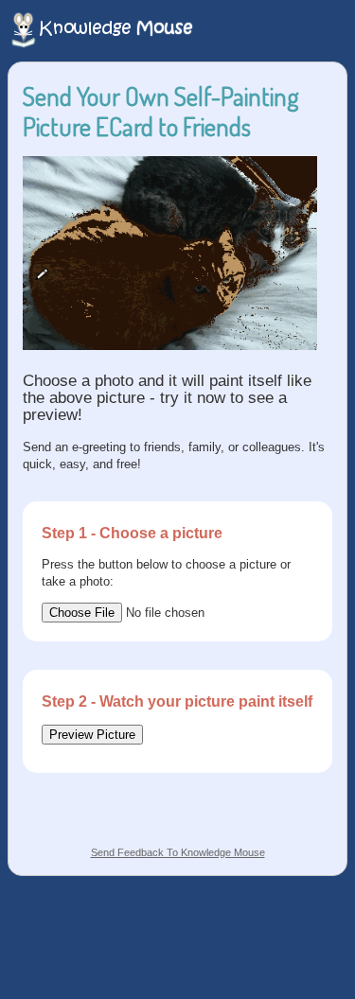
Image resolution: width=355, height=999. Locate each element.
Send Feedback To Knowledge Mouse (178, 852)
